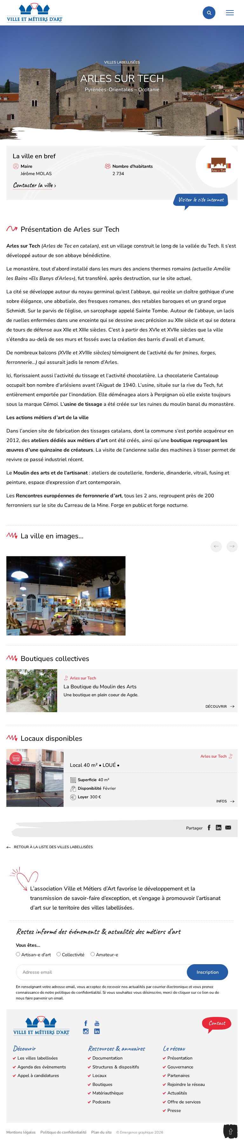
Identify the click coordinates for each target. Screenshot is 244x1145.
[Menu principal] (230, 13)
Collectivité (73, 954)
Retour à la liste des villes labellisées (53, 847)
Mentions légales (21, 1132)
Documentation (107, 1058)
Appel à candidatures (38, 1076)
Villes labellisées (122, 62)
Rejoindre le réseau (186, 1084)
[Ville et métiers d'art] (34, 13)
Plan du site (101, 1132)
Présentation (180, 1058)
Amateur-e (106, 954)
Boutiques (102, 1084)
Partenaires (178, 1076)
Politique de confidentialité (63, 1132)
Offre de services (184, 1102)
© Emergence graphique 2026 (139, 1132)
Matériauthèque (107, 1093)
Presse (174, 1111)
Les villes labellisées (37, 1058)
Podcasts (101, 1102)
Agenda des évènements (41, 1067)
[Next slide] (232, 546)
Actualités (177, 1093)
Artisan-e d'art (35, 954)
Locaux (99, 1076)
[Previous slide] (216, 546)
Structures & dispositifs (115, 1067)
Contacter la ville (32, 185)
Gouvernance (180, 1067)
